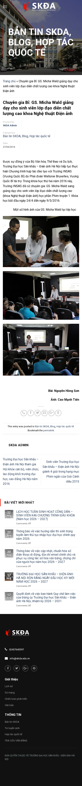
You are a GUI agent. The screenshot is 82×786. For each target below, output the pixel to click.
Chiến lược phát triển (16, 698)
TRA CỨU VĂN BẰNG (16, 740)
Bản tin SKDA (38, 31)
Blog (19, 42)
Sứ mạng (10, 692)
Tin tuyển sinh (12, 728)
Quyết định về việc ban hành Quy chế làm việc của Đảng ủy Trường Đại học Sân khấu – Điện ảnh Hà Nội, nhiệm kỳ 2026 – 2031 (46, 597)
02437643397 (16, 649)
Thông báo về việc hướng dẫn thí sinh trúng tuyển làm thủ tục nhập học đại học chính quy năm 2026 (45, 534)
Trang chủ (9, 81)
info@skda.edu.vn (20, 658)
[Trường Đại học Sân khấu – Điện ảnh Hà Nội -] (41, 7)
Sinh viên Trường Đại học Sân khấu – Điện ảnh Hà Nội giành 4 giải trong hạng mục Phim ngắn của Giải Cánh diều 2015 (61, 471)
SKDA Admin (10, 125)
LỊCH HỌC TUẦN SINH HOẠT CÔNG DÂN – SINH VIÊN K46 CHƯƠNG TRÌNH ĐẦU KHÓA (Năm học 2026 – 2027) (45, 515)
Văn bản (9, 705)
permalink (48, 430)
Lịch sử (9, 686)
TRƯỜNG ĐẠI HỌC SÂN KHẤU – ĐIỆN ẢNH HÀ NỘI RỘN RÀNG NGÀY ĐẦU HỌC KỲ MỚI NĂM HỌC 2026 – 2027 (45, 577)
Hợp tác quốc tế (40, 47)
